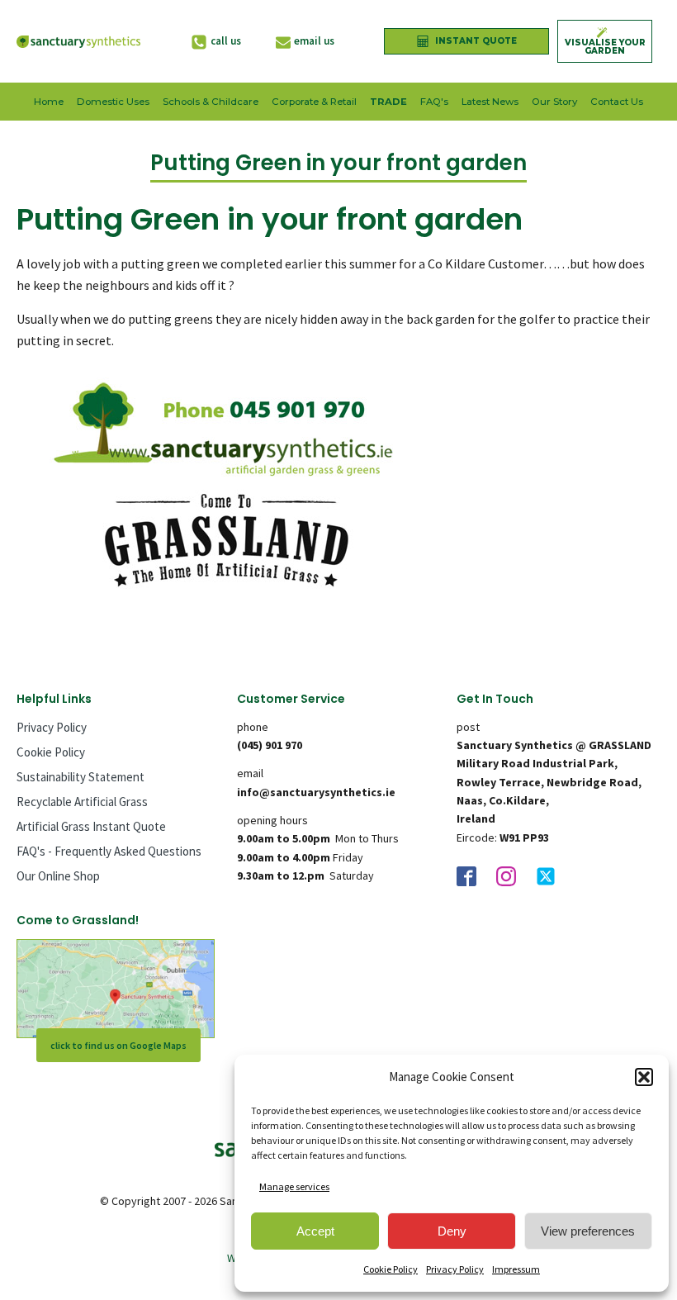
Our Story (554, 101)
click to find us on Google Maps (118, 1045)
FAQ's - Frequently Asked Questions (109, 851)
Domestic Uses (113, 101)
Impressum (516, 1269)
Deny (452, 1231)
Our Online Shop (58, 876)
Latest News (490, 101)
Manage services (294, 1186)
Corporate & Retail (314, 101)
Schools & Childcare (210, 101)
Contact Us (616, 101)
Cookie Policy (390, 1269)
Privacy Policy (455, 1269)
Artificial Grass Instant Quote (91, 826)
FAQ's (434, 101)
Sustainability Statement (80, 777)
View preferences (588, 1231)
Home (49, 101)
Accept (315, 1231)
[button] (644, 1077)
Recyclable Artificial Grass (82, 801)
